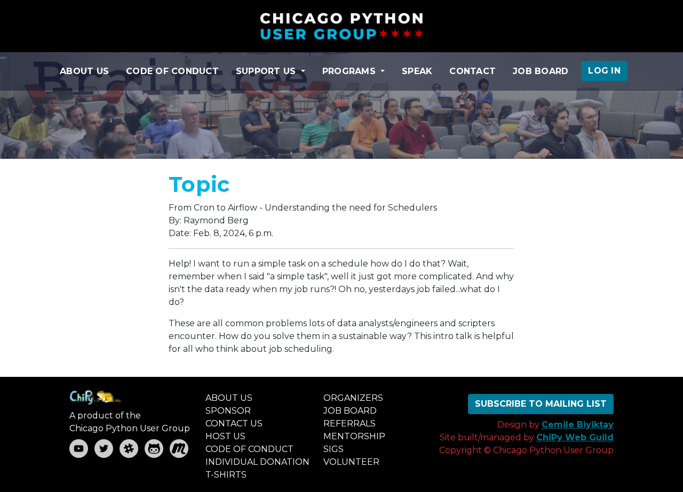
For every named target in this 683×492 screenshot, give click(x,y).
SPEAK (417, 71)
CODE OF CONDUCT (172, 71)
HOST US (225, 436)
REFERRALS (349, 423)
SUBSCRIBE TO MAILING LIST (541, 404)
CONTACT (472, 71)
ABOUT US (84, 71)
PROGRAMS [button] (350, 71)
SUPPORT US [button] (267, 71)
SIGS (333, 449)
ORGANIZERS (353, 398)
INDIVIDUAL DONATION (257, 462)
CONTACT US (234, 423)
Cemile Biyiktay (578, 425)
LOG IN (604, 71)
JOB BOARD (540, 71)
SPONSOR (228, 411)
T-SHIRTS (226, 475)
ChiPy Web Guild (575, 437)
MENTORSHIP (354, 436)
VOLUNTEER (351, 462)
